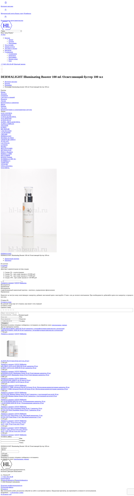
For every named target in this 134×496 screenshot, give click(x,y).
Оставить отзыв (6, 302)
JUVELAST (5, 141)
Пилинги (4, 99)
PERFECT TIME (6, 154)
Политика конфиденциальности (11, 485)
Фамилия (22, 319)
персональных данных (59, 325)
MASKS (3, 146)
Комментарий (23, 315)
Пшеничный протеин (12, 258)
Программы (13, 43)
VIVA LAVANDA (7, 166)
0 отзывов (4, 265)
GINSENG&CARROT (8, 139)
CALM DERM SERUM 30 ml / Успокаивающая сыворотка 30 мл (22, 403)
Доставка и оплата (11, 48)
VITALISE (4, 164)
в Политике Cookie (16, 492)
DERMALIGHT (6, 136)
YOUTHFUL (5, 168)
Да (2, 34)
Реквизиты (12, 55)
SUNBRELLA (5, 161)
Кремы (3, 92)
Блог (10, 61)
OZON (17, 283)
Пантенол (8, 260)
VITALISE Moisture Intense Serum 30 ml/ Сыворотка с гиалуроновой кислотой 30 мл (29, 396)
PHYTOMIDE (5, 155)
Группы (11, 41)
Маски (3, 104)
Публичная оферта (7, 487)
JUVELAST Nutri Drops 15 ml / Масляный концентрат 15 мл (21, 417)
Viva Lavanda (9, 45)
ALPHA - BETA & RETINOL (10, 122)
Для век (3, 101)
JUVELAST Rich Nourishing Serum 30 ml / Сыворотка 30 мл (21, 410)
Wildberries (22, 283)
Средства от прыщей (8, 97)
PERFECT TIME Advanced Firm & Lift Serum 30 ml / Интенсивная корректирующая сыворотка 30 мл (34, 389)
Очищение (4, 95)
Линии (11, 40)
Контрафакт (13, 57)
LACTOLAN (5, 143)
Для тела (4, 108)
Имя (20, 317)
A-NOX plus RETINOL (8, 117)
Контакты (8, 50)
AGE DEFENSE (6, 118)
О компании (9, 52)
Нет (4, 34)
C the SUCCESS (6, 131)
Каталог (7, 38)
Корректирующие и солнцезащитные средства (16, 109)
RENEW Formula (6, 157)
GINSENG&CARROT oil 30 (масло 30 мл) (15, 382)
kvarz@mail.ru (5, 478)
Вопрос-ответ (13, 59)
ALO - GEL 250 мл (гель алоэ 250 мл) (13, 431)
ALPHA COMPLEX (7, 124)
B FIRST (4, 127)
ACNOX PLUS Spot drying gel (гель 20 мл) (15, 361)
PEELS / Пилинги (7, 152)
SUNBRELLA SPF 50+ (8, 159)
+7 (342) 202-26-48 (7, 64)
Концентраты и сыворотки (10, 102)
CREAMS (4, 134)
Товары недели (10, 47)
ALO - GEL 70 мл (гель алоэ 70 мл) (12, 424)
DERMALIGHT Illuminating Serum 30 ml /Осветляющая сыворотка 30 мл (25, 375)
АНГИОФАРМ (6, 115)
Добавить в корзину (7, 283)
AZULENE (4, 125)
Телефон (22, 321)
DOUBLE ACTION (7, 138)
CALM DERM (5, 132)
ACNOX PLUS (6, 120)
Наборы (3, 106)
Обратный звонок (19, 64)
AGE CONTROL (6, 113)
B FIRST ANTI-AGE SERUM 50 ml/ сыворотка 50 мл (18, 368)
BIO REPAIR (5, 129)
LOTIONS (4, 145)
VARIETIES (5, 162)
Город (21, 442)
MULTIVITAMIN (6, 148)
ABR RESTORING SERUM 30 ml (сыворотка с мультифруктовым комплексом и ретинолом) (32, 330)
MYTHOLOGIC (6, 150)
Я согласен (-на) (6, 494)
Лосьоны (4, 94)
